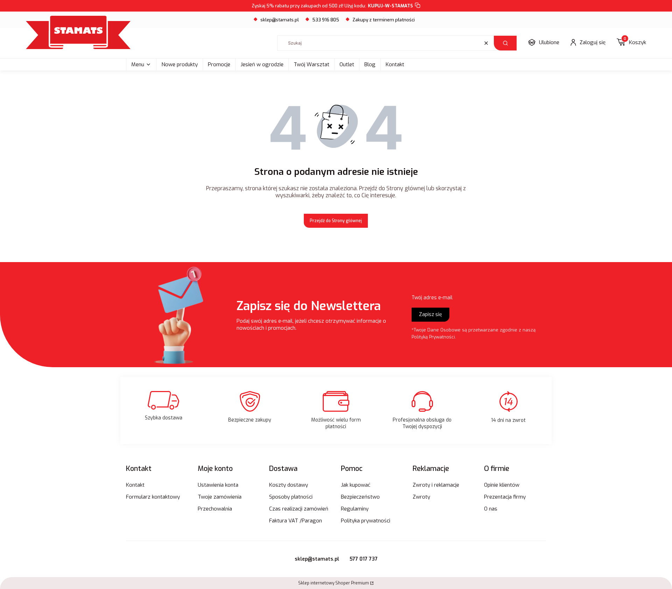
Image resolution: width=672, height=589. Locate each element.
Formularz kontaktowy (153, 496)
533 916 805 (325, 20)
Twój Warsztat (311, 64)
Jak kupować (355, 484)
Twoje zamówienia (219, 496)
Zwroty (421, 496)
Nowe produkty (179, 64)
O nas (490, 508)
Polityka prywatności (365, 520)
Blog (370, 64)
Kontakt (395, 64)
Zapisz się (430, 314)
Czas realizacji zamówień (298, 508)
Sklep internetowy (333, 583)
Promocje (219, 64)
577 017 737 (364, 559)
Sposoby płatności (291, 496)
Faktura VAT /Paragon (295, 520)
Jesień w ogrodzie (262, 64)
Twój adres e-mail (432, 297)
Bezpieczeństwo (360, 496)
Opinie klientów (501, 484)
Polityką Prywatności (433, 337)
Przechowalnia (215, 508)
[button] (505, 43)
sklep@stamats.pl (279, 20)
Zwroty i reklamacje (436, 484)
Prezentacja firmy (505, 496)
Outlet (347, 64)
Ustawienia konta (218, 484)
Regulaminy (355, 508)
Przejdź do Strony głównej (336, 221)
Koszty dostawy (288, 484)
